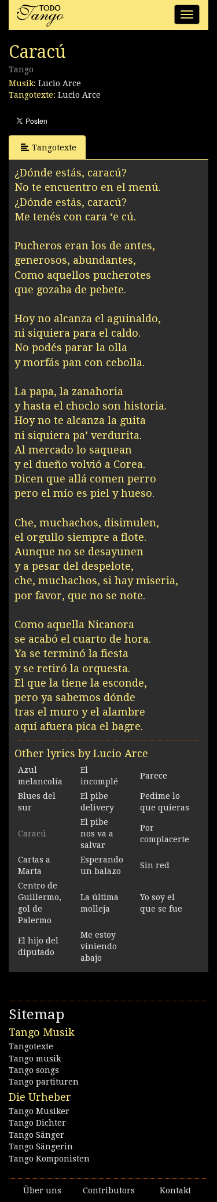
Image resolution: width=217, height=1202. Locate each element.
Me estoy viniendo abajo (98, 946)
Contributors (109, 1190)
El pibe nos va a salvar (96, 833)
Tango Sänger (36, 1135)
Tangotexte (54, 147)
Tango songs (34, 1070)
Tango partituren (44, 1081)
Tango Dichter (37, 1122)
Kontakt (175, 1190)
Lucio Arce (59, 83)
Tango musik (35, 1058)
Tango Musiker (39, 1111)
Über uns (42, 1190)
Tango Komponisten (49, 1158)
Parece (153, 775)
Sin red (155, 865)
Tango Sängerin (41, 1146)
